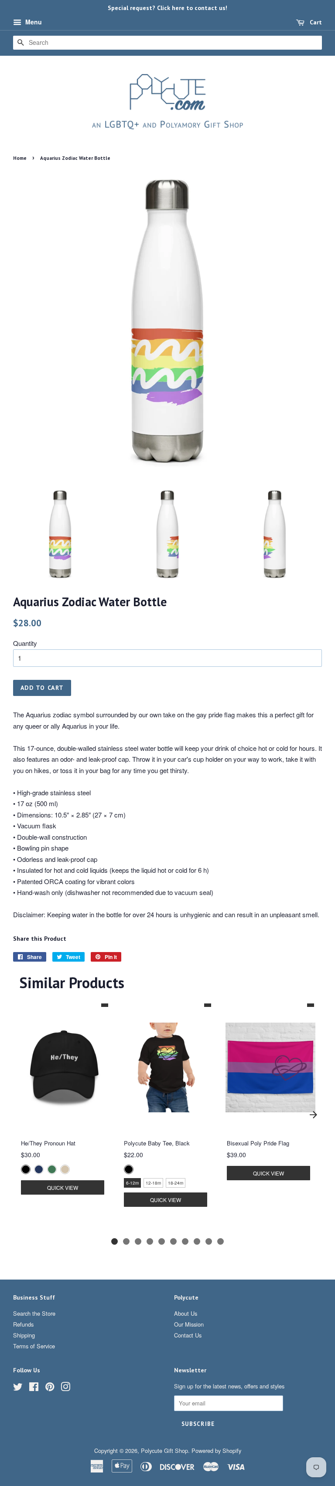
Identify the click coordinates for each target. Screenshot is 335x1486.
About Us (185, 1313)
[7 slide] (185, 1241)
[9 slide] (208, 1241)
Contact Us (188, 1335)
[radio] (26, 1169)
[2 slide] (126, 1241)
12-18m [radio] (153, 1183)
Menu (33, 21)
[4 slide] (150, 1241)
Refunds (23, 1324)
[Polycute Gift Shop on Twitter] (18, 1388)
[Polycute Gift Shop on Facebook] (34, 1388)
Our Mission (189, 1324)
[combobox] (167, 43)
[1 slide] (114, 1241)
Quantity (25, 643)
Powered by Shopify (216, 1450)
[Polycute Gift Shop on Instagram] (65, 1388)
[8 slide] (197, 1241)
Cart (315, 22)
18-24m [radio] (175, 1183)
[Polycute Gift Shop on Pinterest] (50, 1388)
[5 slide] (161, 1241)
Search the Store (34, 1313)
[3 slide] (138, 1241)
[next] (313, 1114)
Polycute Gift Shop (164, 1450)
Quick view (62, 1187)
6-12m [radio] (132, 1183)
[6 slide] (173, 1241)
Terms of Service (34, 1346)
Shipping (24, 1335)
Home (20, 158)
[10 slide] (220, 1241)
